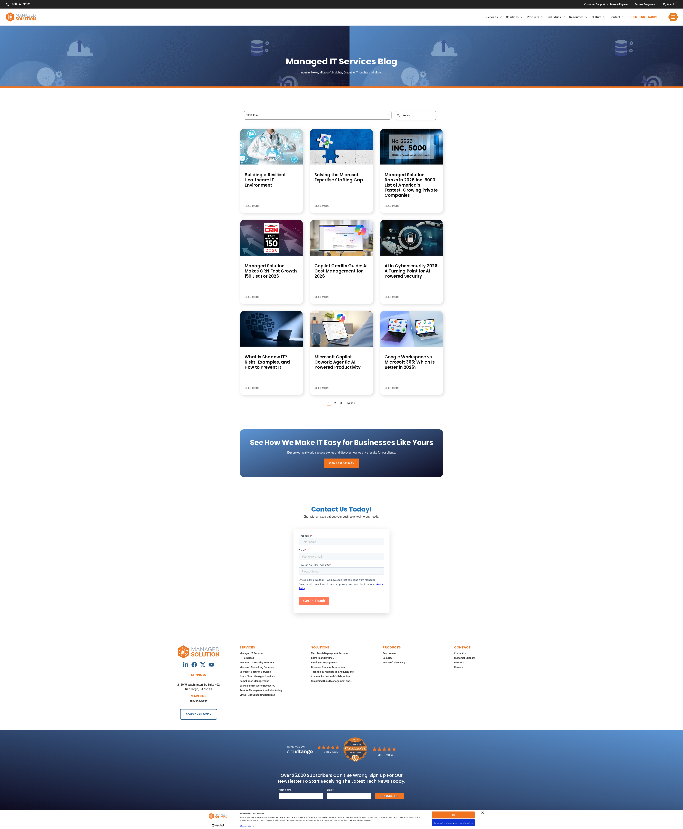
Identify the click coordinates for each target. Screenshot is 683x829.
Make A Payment (619, 4)
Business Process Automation (328, 667)
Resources (576, 17)
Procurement (390, 653)
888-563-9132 (198, 701)
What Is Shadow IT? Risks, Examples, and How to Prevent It (267, 362)
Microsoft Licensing (394, 662)
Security (387, 657)
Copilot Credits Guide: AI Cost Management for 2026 (340, 271)
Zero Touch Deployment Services (329, 653)
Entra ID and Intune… (322, 657)
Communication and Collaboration (330, 676)
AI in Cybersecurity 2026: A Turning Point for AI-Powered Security (411, 271)
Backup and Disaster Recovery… (257, 685)
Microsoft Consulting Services (257, 667)
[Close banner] (482, 813)
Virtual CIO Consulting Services (257, 694)
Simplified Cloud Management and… (331, 681)
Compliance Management (254, 681)
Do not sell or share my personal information (453, 823)
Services (492, 17)
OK (453, 815)
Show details (245, 826)
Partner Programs (645, 4)
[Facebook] (194, 665)
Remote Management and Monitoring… (262, 690)
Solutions (512, 17)
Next (350, 403)
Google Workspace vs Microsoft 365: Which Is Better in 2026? (410, 362)
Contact (615, 17)
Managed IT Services (251, 653)
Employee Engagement (324, 662)
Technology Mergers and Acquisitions (332, 671)
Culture (596, 17)
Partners (459, 662)
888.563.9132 (21, 4)
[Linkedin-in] (186, 665)
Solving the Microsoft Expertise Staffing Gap (338, 177)
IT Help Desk (247, 657)
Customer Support (594, 4)
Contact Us (460, 653)
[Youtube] (211, 665)
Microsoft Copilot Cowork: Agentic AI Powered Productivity (337, 362)
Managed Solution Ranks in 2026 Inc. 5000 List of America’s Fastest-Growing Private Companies (411, 185)
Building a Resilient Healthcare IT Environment (265, 180)
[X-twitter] (203, 665)
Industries (554, 17)
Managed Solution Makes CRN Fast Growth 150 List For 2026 (271, 271)
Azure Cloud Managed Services (257, 676)
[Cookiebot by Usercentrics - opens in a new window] (218, 826)
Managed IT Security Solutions (257, 662)
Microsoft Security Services (255, 671)
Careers (458, 667)
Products (533, 17)
